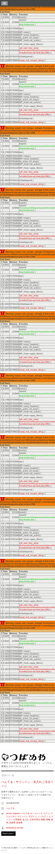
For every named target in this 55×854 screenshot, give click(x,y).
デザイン (33, 816)
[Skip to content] (27, 3)
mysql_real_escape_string (31, 60)
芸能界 (12, 823)
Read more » (8, 833)
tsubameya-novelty (14, 828)
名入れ (26, 819)
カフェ (47, 813)
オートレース (36, 813)
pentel (9, 813)
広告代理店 (35, 819)
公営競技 (17, 819)
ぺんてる (10, 808)
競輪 (48, 819)
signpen (16, 813)
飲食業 (19, 823)
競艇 (43, 819)
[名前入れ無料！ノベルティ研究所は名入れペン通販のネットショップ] (23, 760)
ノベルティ (43, 816)
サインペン (22, 816)
